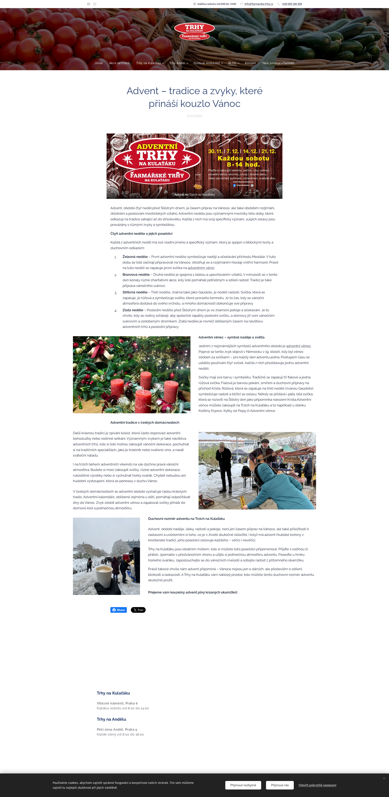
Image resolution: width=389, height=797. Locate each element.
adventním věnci (201, 268)
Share (121, 610)
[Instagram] (94, 4)
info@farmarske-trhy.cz (259, 4)
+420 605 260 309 (292, 4)
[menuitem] (100, 63)
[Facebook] (88, 4)
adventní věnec (298, 346)
